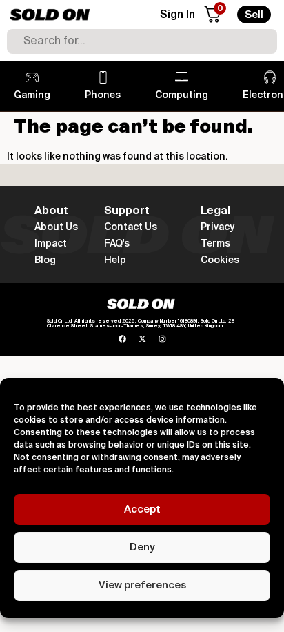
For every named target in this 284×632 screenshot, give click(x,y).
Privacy (217, 227)
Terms (215, 244)
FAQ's (117, 244)
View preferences (142, 585)
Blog (45, 260)
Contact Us (130, 227)
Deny (142, 547)
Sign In (177, 15)
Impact (50, 244)
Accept (142, 509)
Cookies (220, 260)
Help (115, 260)
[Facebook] (122, 339)
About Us (56, 227)
